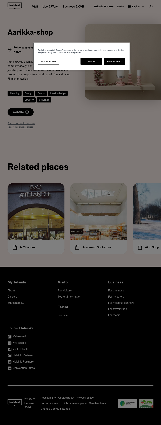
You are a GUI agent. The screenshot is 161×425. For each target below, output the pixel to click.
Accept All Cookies (115, 61)
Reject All (91, 61)
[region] (81, 56)
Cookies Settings (48, 61)
